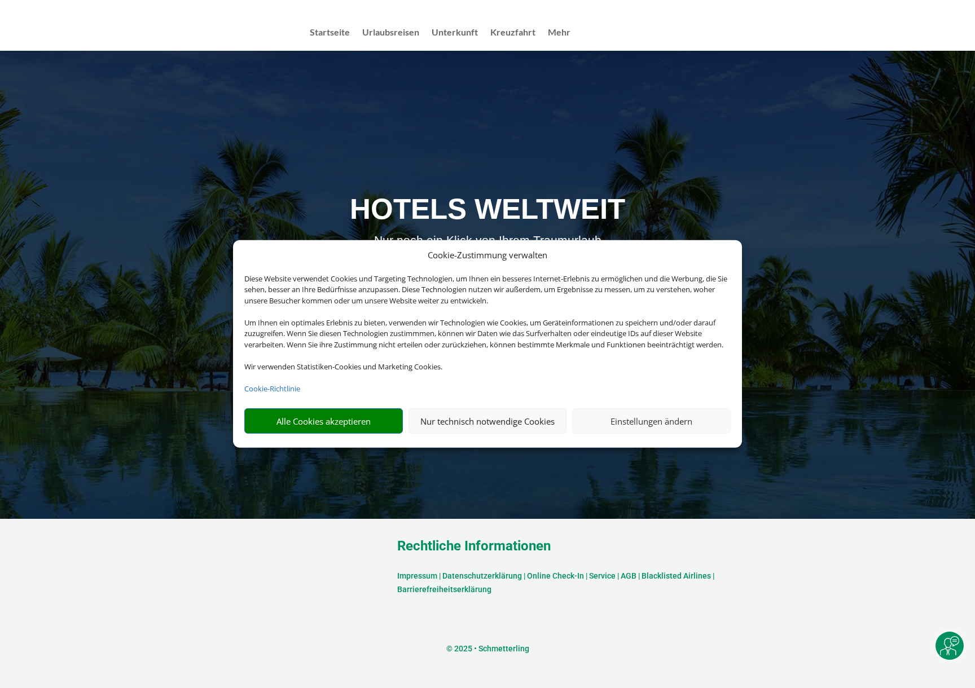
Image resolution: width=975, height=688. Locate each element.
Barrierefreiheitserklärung (444, 589)
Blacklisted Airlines (676, 575)
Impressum (417, 575)
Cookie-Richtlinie (272, 388)
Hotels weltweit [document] (487, 209)
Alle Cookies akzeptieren (323, 421)
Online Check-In (555, 575)
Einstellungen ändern (651, 421)
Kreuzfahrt (512, 32)
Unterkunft (455, 32)
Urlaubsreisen (390, 32)
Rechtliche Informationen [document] (474, 546)
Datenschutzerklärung (482, 575)
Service (602, 575)
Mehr (559, 32)
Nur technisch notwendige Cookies (487, 421)
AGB (628, 575)
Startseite (330, 32)
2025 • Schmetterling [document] (491, 648)
